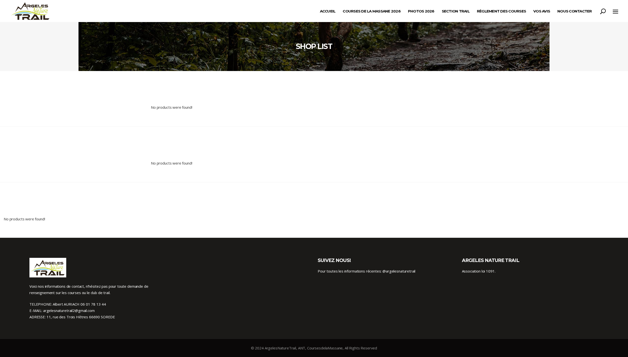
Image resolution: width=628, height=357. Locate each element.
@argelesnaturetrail (398, 271)
